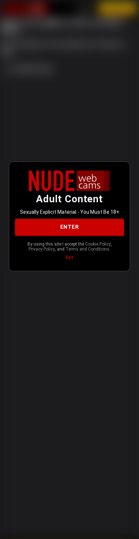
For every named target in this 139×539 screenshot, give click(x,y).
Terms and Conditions (87, 249)
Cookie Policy (98, 244)
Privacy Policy (42, 249)
